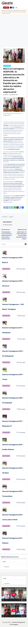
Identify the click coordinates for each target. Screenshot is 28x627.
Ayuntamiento (4, 216)
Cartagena (11, 216)
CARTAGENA (7, 65)
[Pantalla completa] (24, 600)
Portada (3, 10)
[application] (14, 594)
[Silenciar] (22, 600)
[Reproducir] (3, 600)
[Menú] (16, 7)
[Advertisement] (14, 30)
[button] (6, 7)
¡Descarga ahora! (6, 268)
